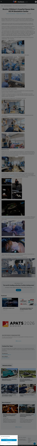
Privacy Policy (6, 438)
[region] (9, 440)
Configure (9, 442)
